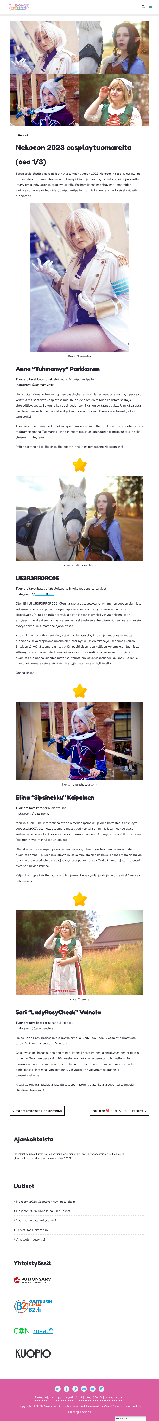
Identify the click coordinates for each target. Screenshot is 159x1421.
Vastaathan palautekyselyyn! (36, 1220)
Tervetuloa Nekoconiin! (32, 1230)
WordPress (112, 1406)
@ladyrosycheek (43, 1028)
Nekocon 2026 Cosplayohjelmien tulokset (45, 1202)
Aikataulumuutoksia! (30, 1239)
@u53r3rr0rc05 (43, 594)
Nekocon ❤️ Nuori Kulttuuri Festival (118, 1111)
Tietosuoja (42, 1397)
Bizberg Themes (79, 1412)
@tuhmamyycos (43, 385)
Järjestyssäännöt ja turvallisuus (101, 1397)
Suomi (123, 1418)
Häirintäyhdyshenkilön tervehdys (39, 1111)
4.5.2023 (22, 135)
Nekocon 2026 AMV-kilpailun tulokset (43, 1211)
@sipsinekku (41, 813)
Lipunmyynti (64, 1397)
